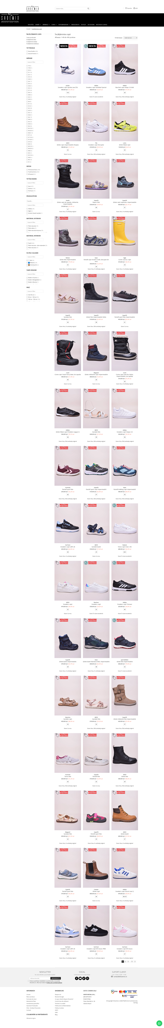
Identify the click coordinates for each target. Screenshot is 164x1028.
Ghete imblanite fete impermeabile (125, 719)
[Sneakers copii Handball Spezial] (96, 64)
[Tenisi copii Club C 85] (124, 523)
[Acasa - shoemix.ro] (35, 8)
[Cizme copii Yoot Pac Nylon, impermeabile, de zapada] (124, 351)
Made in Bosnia (32, 282)
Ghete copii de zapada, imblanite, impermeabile (67, 203)
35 (29, 121)
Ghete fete (124, 776)
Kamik (67, 200)
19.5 (29, 68)
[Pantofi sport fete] (67, 466)
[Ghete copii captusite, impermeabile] (124, 179)
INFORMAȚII (30, 991)
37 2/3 (30, 139)
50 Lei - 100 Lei (32, 297)
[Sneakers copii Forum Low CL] (124, 868)
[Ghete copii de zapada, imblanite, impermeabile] (67, 179)
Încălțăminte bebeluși (32, 44)
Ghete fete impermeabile (68, 260)
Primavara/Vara (32, 170)
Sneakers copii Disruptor (96, 145)
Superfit (96, 200)
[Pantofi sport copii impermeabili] (96, 466)
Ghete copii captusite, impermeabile (124, 202)
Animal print (33, 265)
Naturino (67, 717)
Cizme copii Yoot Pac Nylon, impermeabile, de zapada (124, 375)
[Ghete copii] (96, 868)
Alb (31, 260)
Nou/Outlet (31, 51)
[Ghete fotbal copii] (124, 121)
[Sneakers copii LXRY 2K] (67, 523)
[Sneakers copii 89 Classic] (124, 925)
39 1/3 (30, 155)
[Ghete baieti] (124, 810)
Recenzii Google (59, 997)
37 (29, 135)
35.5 (29, 124)
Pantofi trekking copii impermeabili (125, 489)
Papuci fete (96, 202)
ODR (56, 1012)
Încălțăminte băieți (31, 42)
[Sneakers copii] (67, 581)
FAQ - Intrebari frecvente (33, 1008)
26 (29, 88)
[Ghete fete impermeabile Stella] (96, 293)
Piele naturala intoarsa (34, 230)
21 (29, 72)
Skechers (96, 602)
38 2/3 (30, 148)
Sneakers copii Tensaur (124, 604)
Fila (96, 143)
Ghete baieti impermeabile (67, 661)
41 (29, 162)
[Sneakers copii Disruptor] (96, 121)
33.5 (29, 115)
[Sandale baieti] (96, 523)
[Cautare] (88, 8)
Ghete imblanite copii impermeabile (96, 374)
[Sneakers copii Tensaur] (124, 581)
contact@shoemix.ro (120, 976)
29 (29, 97)
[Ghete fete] (124, 753)
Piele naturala (32, 226)
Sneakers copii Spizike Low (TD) (68, 87)
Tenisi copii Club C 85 (125, 547)
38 (29, 144)
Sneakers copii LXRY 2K (67, 547)
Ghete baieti (125, 834)
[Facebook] (76, 978)
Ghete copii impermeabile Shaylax (68, 145)
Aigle (29, 211)
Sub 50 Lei (31, 295)
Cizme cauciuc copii (124, 260)
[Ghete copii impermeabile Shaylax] (67, 121)
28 (29, 92)
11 (132, 961)
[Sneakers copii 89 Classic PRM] (96, 925)
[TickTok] (84, 978)
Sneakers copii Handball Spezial (96, 87)
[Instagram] (87, 978)
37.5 (29, 142)
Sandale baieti (96, 547)
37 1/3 (30, 137)
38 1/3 (30, 146)
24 (29, 81)
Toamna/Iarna (32, 172)
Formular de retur (31, 999)
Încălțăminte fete (31, 39)
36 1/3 (30, 128)
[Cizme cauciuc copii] (124, 236)
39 (29, 153)
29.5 (29, 99)
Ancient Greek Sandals (34, 213)
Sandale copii (67, 719)
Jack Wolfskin (124, 660)
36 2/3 (30, 130)
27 (29, 90)
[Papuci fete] (96, 179)
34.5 (29, 119)
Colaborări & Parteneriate (37, 1014)
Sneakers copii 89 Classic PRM (96, 949)
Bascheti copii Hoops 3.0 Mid (125, 87)
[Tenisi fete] (67, 753)
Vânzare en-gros (31, 1018)
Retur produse (30, 997)
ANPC (56, 1010)
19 (29, 66)
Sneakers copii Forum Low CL (125, 891)
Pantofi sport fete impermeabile (125, 317)
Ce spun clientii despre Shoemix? (64, 999)
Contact (28, 1010)
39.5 (29, 157)
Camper (96, 889)
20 (29, 70)
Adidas (30, 209)
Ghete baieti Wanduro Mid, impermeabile (96, 661)
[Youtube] (80, 978)
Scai (29, 186)
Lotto (124, 143)
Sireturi (30, 188)
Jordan (68, 85)
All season (31, 174)
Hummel (67, 487)
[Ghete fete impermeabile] (67, 236)
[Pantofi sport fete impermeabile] (124, 293)
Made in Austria (32, 277)
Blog (56, 1014)
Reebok (125, 545)
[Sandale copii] (67, 695)
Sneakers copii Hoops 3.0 (125, 432)
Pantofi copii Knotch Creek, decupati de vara (96, 260)
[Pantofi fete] (96, 753)
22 (29, 74)
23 (29, 77)
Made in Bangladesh (34, 280)
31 (29, 104)
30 (29, 101)
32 (29, 108)
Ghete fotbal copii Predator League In (68, 432)
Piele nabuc (31, 228)
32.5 (29, 110)
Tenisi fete (67, 776)
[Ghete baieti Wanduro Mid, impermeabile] (96, 638)
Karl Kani (67, 545)
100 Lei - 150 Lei (32, 299)
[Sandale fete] (67, 293)
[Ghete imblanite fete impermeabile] (124, 695)
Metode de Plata (31, 1001)
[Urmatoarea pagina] (135, 961)
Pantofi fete (96, 776)
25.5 (29, 86)
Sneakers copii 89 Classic (125, 949)
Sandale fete (68, 317)
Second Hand (32, 53)
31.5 (29, 106)
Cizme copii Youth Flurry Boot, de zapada (68, 374)
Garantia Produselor (32, 1006)
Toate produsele (31, 37)
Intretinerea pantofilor (32, 1003)
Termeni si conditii (60, 1003)
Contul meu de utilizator (62, 1001)
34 (29, 117)
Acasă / (28, 29)
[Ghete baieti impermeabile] (67, 638)
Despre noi (58, 994)
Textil (29, 243)
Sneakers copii (67, 604)
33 (29, 112)
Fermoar (30, 191)
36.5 (29, 133)
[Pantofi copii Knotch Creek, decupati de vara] (96, 236)
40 (29, 159)
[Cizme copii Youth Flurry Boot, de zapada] (67, 351)
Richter (68, 258)
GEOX (67, 143)
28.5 (29, 95)
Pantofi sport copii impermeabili (96, 489)
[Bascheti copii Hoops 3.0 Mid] (124, 64)
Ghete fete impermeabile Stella (96, 317)
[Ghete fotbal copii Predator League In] (67, 408)
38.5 (29, 151)
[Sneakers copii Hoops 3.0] (124, 408)
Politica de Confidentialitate (54, 982)
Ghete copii (96, 891)
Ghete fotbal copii (124, 145)
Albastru (32, 262)
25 (29, 83)
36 (29, 126)
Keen (96, 258)
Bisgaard (96, 373)
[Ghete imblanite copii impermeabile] (96, 351)
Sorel (67, 373)
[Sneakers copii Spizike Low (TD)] (67, 64)
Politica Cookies (59, 1008)
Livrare (28, 994)
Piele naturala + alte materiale (36, 245)
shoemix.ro (59, 991)
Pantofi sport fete (67, 489)
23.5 (29, 79)
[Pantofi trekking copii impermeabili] (124, 466)
